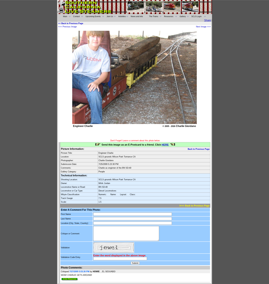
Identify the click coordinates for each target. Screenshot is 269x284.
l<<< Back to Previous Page (194, 205)
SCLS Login (196, 16)
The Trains (153, 16)
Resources (168, 16)
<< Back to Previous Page (70, 23)
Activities (122, 16)
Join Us (110, 16)
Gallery (183, 16)
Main (65, 16)
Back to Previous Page (199, 149)
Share (207, 20)
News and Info (137, 16)
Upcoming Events (93, 16)
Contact (76, 16)
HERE (165, 144)
